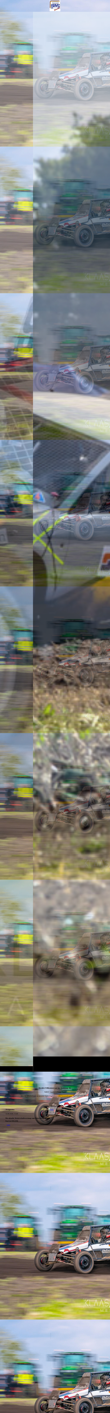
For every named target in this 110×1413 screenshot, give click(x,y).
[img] (55, 542)
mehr (8, 1125)
